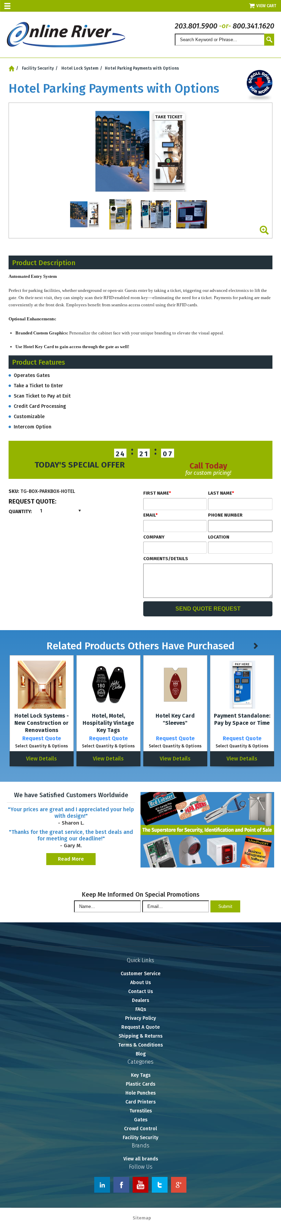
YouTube (140, 1185)
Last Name (221, 493)
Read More (71, 859)
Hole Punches (140, 1093)
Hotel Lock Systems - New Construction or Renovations (41, 722)
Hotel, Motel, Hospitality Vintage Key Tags (108, 722)
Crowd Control (140, 1129)
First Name (157, 493)
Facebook (121, 1185)
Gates (140, 1120)
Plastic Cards (140, 1084)
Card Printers (140, 1102)
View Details (41, 758)
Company (153, 537)
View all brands (140, 1159)
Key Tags (140, 1075)
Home (11, 68)
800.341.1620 (253, 26)
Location (218, 537)
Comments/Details (165, 559)
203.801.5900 (196, 26)
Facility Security (38, 68)
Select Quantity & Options (41, 746)
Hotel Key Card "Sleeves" (175, 719)
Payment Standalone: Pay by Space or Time (242, 719)
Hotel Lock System (79, 68)
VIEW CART (266, 5)
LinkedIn (102, 1185)
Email (150, 515)
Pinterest (179, 1185)
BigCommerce (264, 1218)
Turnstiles (141, 1111)
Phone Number (225, 515)
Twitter (160, 1185)
